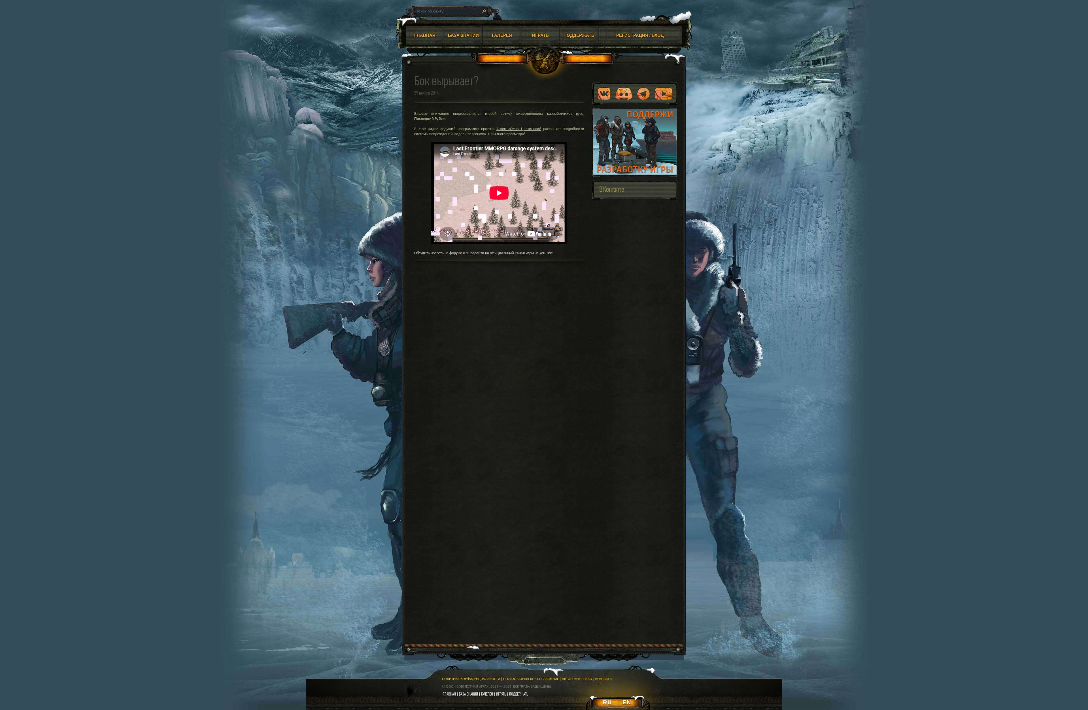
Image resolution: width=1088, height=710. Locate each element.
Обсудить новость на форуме (438, 253)
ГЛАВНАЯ (424, 35)
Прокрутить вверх (705, 658)
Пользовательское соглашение (531, 679)
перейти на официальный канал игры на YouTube (511, 253)
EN (626, 702)
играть (501, 694)
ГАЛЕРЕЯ (502, 35)
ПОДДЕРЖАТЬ (579, 35)
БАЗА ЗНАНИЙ (463, 35)
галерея (487, 694)
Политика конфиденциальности (471, 679)
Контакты (603, 679)
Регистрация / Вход (640, 35)
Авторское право (577, 679)
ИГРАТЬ (540, 35)
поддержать (518, 694)
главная (449, 694)
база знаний (468, 694)
